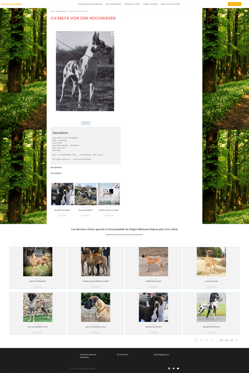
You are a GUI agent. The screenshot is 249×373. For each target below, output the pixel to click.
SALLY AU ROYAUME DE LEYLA (38, 327)
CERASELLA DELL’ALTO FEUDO (109, 210)
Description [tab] (86, 123)
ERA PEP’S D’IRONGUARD (38, 281)
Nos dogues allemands (90, 4)
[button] (112, 33)
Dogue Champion (61, 11)
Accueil (53, 11)
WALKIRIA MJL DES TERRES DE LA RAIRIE (96, 281)
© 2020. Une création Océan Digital (82, 369)
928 (221, 340)
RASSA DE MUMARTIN (85, 210)
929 (226, 340)
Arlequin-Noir (132, 4)
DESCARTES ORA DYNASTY (211, 327)
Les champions (113, 4)
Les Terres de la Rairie (11, 4)
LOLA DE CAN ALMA (211, 281)
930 (231, 340)
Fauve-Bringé (150, 4)
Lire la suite (62, 215)
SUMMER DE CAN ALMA (153, 281)
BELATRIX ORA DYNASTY (62, 210)
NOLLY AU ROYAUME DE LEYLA (95, 327)
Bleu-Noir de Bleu (170, 4)
